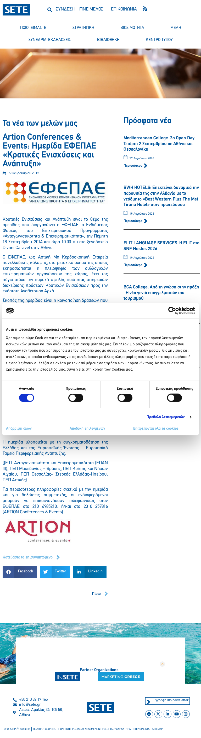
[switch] (75, 398)
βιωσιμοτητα (132, 28)
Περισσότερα (133, 166)
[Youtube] (177, 714)
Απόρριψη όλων (19, 428)
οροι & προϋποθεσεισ (17, 729)
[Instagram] (186, 714)
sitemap (157, 729)
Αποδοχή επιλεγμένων (87, 428)
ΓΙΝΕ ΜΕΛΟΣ (91, 9)
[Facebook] (149, 714)
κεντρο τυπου (159, 40)
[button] (50, 9)
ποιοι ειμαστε (33, 28)
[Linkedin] (167, 714)
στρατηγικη (83, 28)
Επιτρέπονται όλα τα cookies (155, 428)
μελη (175, 28)
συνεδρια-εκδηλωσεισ (50, 40)
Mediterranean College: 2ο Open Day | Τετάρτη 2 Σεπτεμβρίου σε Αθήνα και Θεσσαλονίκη (160, 144)
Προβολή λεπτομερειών (166, 417)
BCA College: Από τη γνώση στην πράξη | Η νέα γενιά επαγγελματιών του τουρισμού (161, 293)
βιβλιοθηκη (108, 40)
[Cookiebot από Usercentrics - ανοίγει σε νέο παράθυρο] (172, 311)
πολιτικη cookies (44, 729)
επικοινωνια (141, 729)
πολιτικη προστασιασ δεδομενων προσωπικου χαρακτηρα (94, 729)
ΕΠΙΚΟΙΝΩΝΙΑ (124, 9)
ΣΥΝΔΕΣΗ (65, 9)
